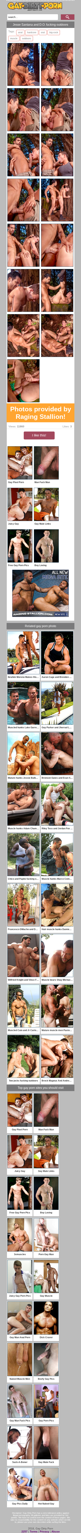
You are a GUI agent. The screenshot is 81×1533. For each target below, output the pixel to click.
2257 (24, 1531)
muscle (14, 38)
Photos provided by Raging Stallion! (40, 412)
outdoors (26, 38)
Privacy (44, 1531)
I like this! (39, 435)
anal (20, 32)
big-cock (53, 32)
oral (43, 32)
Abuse (55, 1531)
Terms (33, 1531)
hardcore (31, 32)
